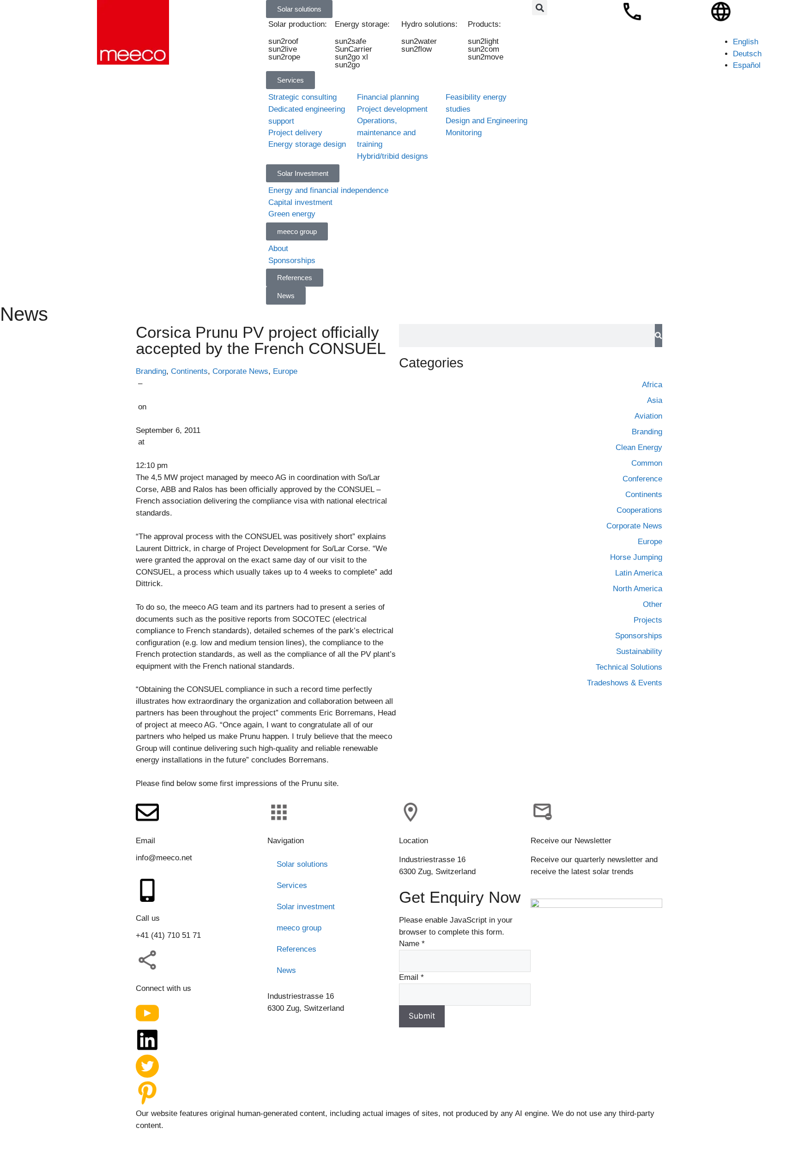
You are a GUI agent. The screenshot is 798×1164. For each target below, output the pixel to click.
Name (412, 943)
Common (646, 463)
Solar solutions (302, 864)
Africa (652, 384)
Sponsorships (638, 635)
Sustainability (639, 651)
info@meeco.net (164, 857)
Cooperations (639, 510)
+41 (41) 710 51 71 (168, 935)
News (286, 970)
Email (411, 977)
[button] (539, 7)
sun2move (485, 57)
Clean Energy (639, 447)
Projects (648, 620)
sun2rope (284, 57)
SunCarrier (353, 49)
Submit (422, 1015)
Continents (189, 371)
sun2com (483, 49)
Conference (642, 478)
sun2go (347, 64)
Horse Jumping (636, 557)
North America (637, 588)
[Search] (658, 335)
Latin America (638, 573)
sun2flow (416, 49)
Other (652, 604)
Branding (151, 371)
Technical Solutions (629, 667)
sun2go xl (351, 57)
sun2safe (350, 41)
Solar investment (306, 906)
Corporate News (240, 371)
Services (292, 885)
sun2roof (283, 41)
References (296, 949)
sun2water (419, 41)
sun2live (282, 49)
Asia (654, 400)
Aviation (648, 416)
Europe (285, 371)
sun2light (483, 41)
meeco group (299, 928)
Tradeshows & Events (624, 682)
